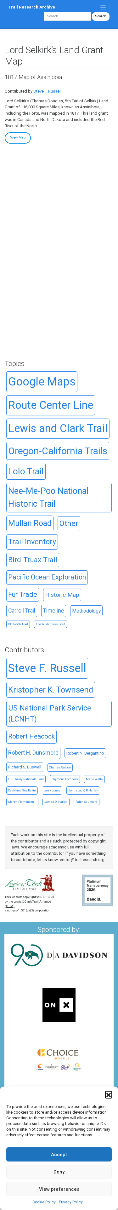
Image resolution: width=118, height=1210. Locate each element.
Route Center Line (50, 405)
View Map (17, 137)
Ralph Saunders (87, 801)
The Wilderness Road (50, 624)
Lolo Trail (26, 471)
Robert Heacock (31, 736)
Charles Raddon (60, 767)
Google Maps (42, 381)
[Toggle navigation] (103, 7)
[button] (108, 1094)
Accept (59, 1154)
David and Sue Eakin (22, 790)
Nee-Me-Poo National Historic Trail (48, 497)
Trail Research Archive (31, 7)
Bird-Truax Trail (32, 560)
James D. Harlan (56, 801)
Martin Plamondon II (22, 801)
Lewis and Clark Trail (58, 428)
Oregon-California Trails (57, 450)
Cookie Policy (44, 1202)
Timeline (53, 611)
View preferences (59, 1189)
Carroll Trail (21, 611)
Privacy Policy (71, 1202)
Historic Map (62, 594)
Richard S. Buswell (24, 767)
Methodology (86, 611)
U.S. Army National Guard (26, 779)
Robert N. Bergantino (85, 753)
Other (68, 523)
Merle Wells (94, 779)
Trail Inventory (32, 541)
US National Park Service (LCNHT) (49, 713)
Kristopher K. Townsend (50, 689)
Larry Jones (52, 790)
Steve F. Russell (47, 91)
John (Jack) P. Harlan (83, 790)
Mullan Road (30, 523)
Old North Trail (18, 624)
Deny (59, 1172)
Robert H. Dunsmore (33, 752)
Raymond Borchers (65, 779)
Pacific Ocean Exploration (47, 577)
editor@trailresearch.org (82, 859)
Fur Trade (22, 594)
